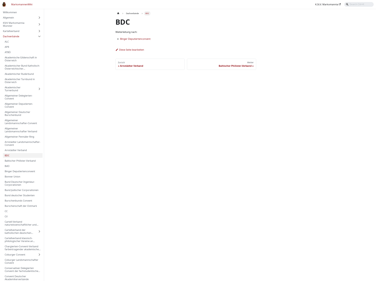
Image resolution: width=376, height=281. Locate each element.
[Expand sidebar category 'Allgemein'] (39, 17)
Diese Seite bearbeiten (131, 49)
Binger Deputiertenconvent (135, 38)
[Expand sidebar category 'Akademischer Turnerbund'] (39, 89)
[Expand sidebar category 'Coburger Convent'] (39, 254)
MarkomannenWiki (21, 4)
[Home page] (118, 13)
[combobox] (359, 4)
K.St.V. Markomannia (326, 4)
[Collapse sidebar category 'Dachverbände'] (39, 36)
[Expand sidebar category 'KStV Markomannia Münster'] (39, 24)
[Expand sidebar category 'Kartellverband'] (39, 31)
